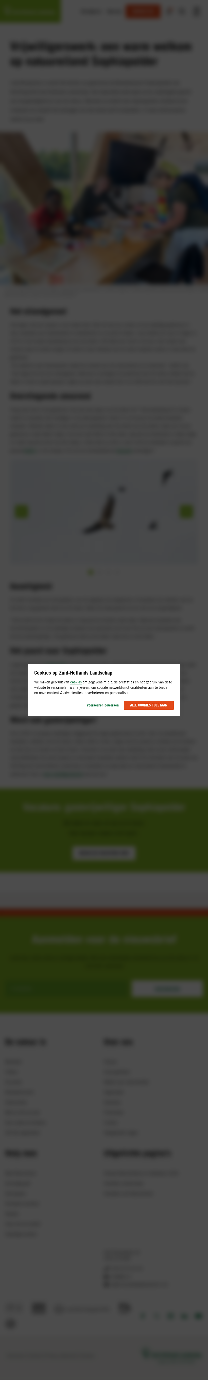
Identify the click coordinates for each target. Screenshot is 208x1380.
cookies (76, 682)
